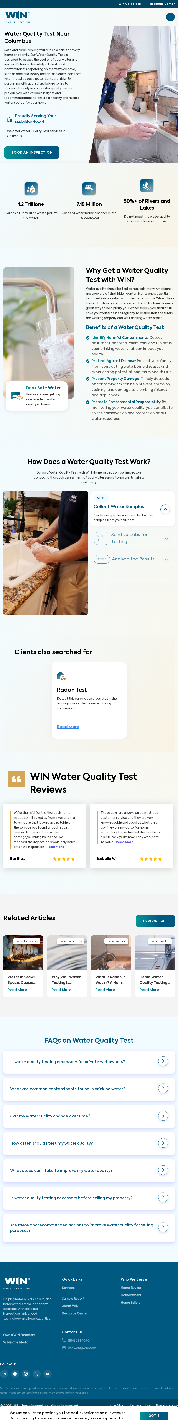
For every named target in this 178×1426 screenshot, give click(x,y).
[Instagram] (26, 1374)
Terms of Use (140, 1405)
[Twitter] (37, 1374)
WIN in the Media (15, 1342)
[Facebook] (15, 1374)
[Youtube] (47, 1374)
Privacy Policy (167, 1405)
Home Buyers (131, 1287)
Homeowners (131, 1295)
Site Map (117, 1405)
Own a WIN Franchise (19, 1335)
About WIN (70, 1306)
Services (68, 1287)
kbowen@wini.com (82, 1348)
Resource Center (162, 4)
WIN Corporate (130, 4)
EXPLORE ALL (155, 921)
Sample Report (73, 1298)
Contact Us (72, 1332)
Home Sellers (130, 1302)
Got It (154, 1416)
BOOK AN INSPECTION (32, 153)
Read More (68, 727)
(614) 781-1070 (79, 1340)
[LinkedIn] (4, 1374)
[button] (89, 1062)
